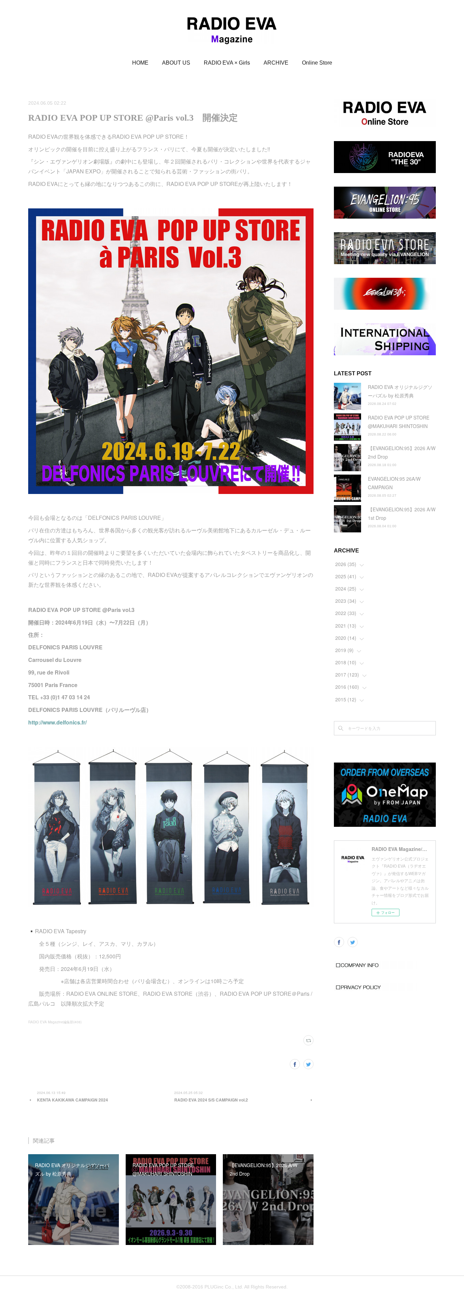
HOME (140, 63)
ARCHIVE (276, 63)
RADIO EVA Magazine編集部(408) (55, 1022)
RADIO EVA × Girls (227, 63)
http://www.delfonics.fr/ (57, 722)
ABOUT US (176, 63)
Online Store (317, 63)
